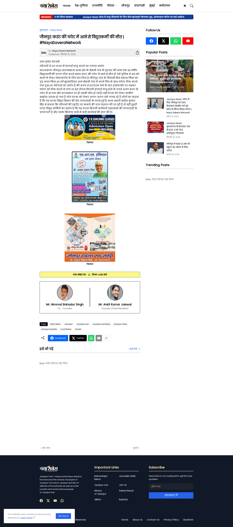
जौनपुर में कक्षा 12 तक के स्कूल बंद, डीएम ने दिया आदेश (178, 147)
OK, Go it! (63, 516)
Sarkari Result (126, 490)
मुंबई (152, 5)
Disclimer (188, 519)
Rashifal (123, 499)
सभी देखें (133, 348)
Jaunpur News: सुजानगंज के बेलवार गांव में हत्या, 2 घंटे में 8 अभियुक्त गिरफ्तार (178, 128)
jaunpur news (120, 324)
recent (78, 329)
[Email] (99, 338)
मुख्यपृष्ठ (44, 30)
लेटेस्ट (110, 5)
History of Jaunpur (100, 492)
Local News (66, 329)
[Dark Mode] (183, 6)
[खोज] (190, 6)
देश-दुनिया (81, 5)
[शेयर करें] (136, 52)
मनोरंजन (164, 5)
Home (66, 5)
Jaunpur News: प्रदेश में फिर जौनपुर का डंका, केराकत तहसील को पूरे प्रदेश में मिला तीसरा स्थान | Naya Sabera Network (179, 106)
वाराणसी (139, 5)
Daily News (56, 30)
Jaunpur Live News (101, 324)
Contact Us (153, 519)
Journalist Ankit (127, 476)
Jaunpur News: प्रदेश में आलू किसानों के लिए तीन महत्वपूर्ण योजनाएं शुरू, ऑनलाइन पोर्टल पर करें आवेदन (126, 17)
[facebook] (151, 41)
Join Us (123, 485)
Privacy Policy (171, 519)
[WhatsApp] (91, 338)
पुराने (135, 448)
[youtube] (187, 41)
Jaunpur (68, 324)
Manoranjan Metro (100, 477)
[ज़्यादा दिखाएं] (106, 338)
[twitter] (163, 41)
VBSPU (97, 499)
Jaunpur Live (82, 324)
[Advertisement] (71, 408)
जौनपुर (125, 5)
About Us (137, 519)
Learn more (26, 517)
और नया (46, 448)
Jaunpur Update (49, 329)
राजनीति (97, 5)
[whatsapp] (175, 41)
